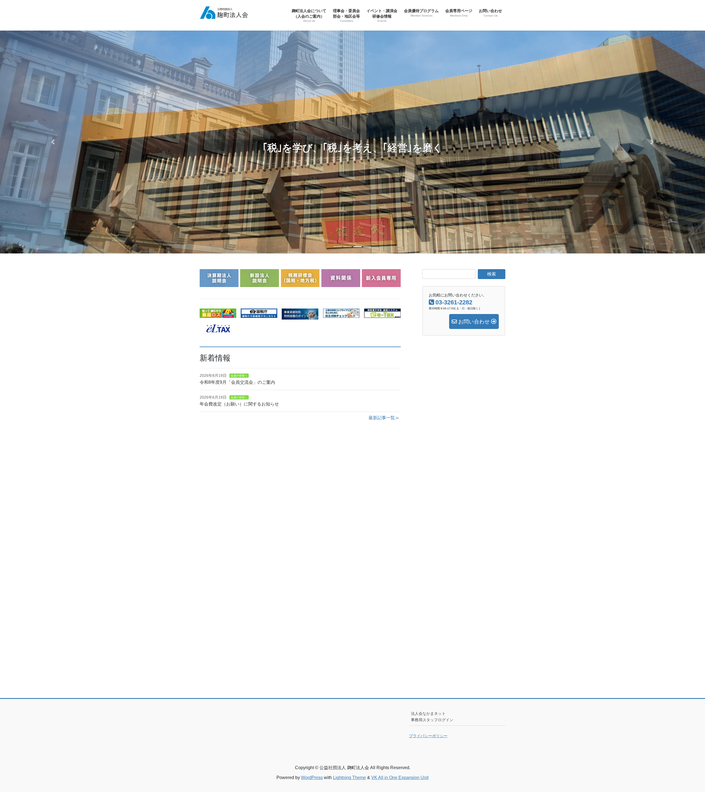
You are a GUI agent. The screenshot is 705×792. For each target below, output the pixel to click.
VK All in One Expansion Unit (400, 777)
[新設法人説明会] (259, 283)
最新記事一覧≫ (383, 417)
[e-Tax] (382, 314)
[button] (53, 142)
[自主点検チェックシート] (341, 314)
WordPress (312, 777)
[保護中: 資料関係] (340, 283)
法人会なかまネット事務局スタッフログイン (432, 716)
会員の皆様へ (239, 375)
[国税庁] (259, 314)
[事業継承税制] (300, 316)
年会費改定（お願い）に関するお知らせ (239, 404)
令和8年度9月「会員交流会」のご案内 (237, 382)
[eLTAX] (218, 329)
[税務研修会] (300, 283)
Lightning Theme (349, 777)
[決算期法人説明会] (219, 283)
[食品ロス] (218, 314)
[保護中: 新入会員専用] (381, 283)
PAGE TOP (684, 763)
